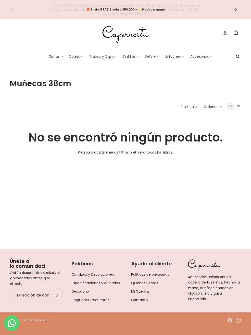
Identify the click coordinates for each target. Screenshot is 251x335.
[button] (212, 106)
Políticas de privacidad (150, 274)
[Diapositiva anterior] (11, 9)
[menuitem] (55, 56)
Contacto (139, 299)
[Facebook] (230, 320)
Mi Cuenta (140, 291)
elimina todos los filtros (152, 152)
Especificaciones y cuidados (96, 283)
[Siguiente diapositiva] (235, 9)
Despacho (80, 291)
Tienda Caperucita (35, 320)
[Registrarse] (56, 295)
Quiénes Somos (144, 283)
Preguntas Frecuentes (90, 299)
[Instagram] (238, 320)
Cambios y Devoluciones (93, 274)
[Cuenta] (225, 32)
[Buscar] (237, 56)
